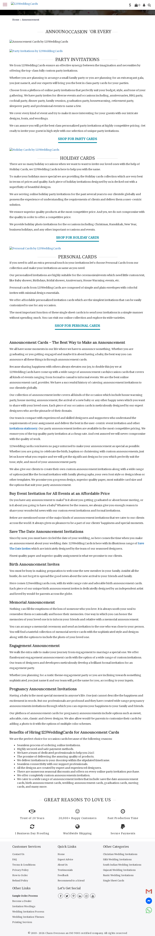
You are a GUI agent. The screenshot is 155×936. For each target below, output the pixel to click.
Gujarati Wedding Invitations (119, 870)
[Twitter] (67, 896)
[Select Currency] (130, 5)
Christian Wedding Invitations (120, 854)
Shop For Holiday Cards (77, 237)
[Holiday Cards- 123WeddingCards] (77, 150)
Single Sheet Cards (113, 880)
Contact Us (18, 854)
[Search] (149, 5)
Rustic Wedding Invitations (118, 875)
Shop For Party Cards (77, 139)
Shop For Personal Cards (77, 326)
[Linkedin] (80, 896)
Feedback (63, 875)
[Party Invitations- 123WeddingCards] (77, 51)
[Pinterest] (73, 896)
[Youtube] (93, 896)
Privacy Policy (20, 870)
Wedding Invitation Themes (28, 916)
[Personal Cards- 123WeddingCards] (77, 248)
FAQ (14, 859)
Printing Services (22, 922)
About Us (63, 864)
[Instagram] (86, 896)
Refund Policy (20, 880)
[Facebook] (61, 896)
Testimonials (65, 870)
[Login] (144, 5)
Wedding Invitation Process (28, 911)
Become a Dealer (22, 901)
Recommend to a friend (71, 880)
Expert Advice (65, 859)
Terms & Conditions (24, 864)
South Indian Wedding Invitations (122, 864)
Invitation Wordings (23, 906)
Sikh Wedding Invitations (117, 859)
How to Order (20, 875)
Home (61, 854)
